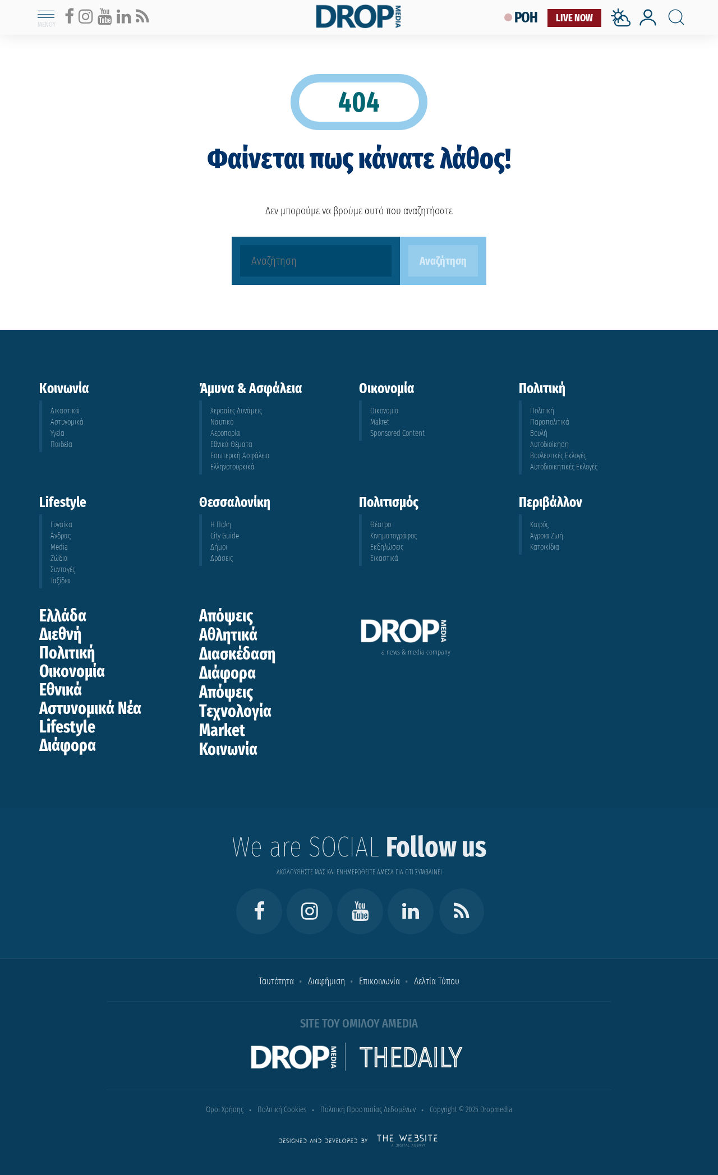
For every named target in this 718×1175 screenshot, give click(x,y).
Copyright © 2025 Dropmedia (471, 1109)
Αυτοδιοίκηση (549, 444)
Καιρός (539, 524)
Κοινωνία (228, 749)
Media (59, 547)
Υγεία (57, 433)
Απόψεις (226, 616)
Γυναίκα (61, 524)
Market (222, 730)
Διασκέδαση (237, 654)
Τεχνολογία (235, 711)
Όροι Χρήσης (224, 1109)
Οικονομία (384, 411)
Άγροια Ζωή (546, 536)
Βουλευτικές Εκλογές (558, 455)
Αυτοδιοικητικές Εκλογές (563, 467)
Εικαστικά (384, 558)
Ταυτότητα (276, 981)
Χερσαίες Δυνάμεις (236, 411)
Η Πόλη (220, 524)
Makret (379, 422)
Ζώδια (59, 558)
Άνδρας (60, 536)
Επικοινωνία (379, 981)
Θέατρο (380, 524)
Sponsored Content (397, 433)
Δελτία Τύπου (436, 981)
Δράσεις (221, 558)
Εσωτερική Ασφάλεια (240, 455)
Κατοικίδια (544, 547)
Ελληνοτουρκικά (232, 467)
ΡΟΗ (526, 17)
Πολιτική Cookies (281, 1109)
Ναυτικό (221, 422)
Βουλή (538, 433)
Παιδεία (61, 444)
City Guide (224, 536)
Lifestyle (67, 727)
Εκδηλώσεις (386, 547)
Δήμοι (218, 547)
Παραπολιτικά (549, 422)
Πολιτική (542, 411)
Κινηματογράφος (393, 536)
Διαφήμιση (326, 981)
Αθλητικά (228, 635)
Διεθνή (60, 634)
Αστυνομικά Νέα (90, 708)
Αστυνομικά (67, 422)
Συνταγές (62, 569)
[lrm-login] (648, 24)
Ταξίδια (60, 581)
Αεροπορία (225, 433)
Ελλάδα (62, 616)
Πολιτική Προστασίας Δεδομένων (368, 1109)
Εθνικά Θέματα (231, 444)
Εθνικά (60, 690)
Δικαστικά (64, 411)
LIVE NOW (574, 18)
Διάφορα (67, 745)
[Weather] (623, 30)
